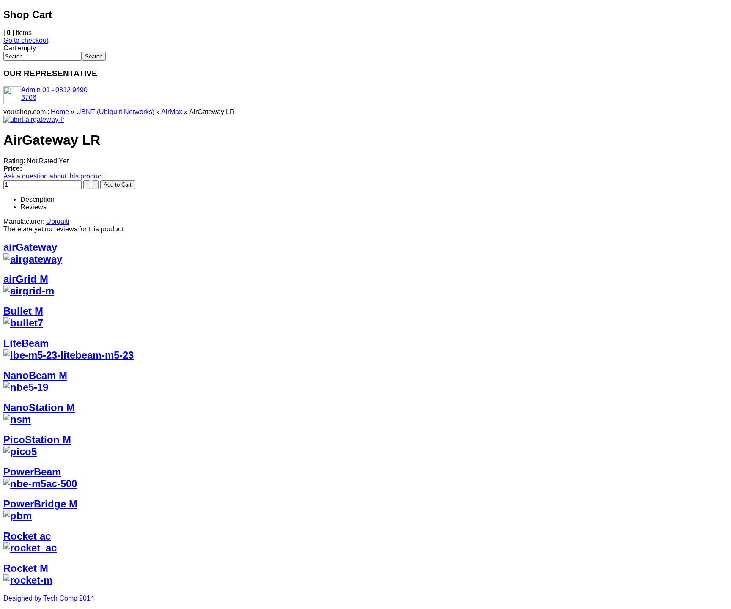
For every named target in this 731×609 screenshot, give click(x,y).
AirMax (171, 111)
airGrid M (25, 279)
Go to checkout (25, 40)
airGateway (30, 247)
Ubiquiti (57, 221)
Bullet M (23, 311)
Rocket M (25, 568)
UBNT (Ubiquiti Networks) (115, 111)
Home (60, 111)
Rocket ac (27, 536)
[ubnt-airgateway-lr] (33, 119)
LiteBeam (26, 343)
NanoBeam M (35, 375)
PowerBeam (32, 471)
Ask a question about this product (53, 176)
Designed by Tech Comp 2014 (48, 598)
